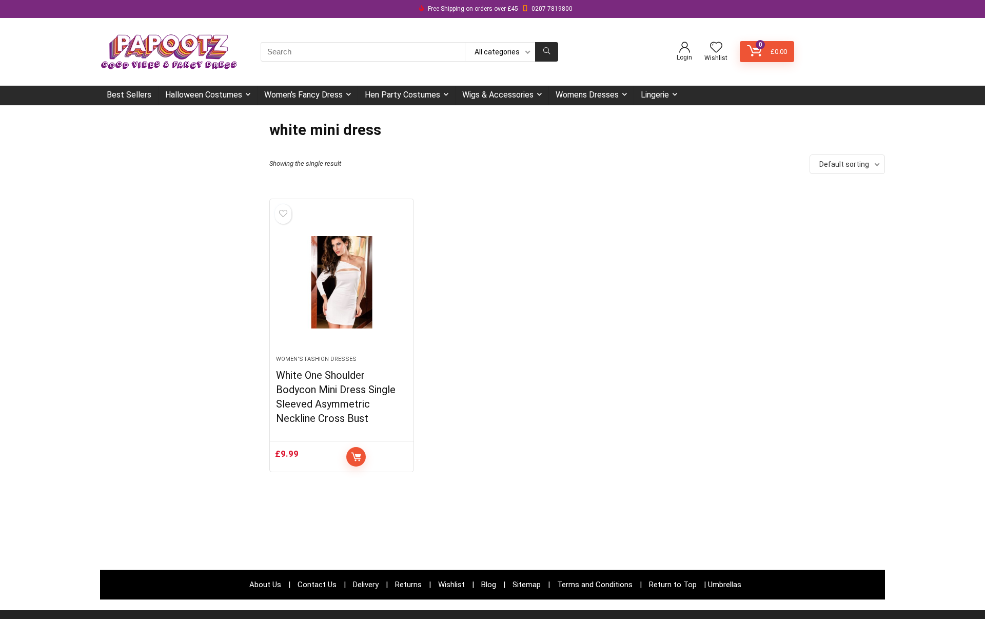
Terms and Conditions (595, 584)
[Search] (546, 52)
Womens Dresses (587, 95)
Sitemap (527, 584)
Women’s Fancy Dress (303, 95)
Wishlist (451, 584)
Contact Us (317, 584)
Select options (356, 457)
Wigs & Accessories (498, 95)
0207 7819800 (552, 8)
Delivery (366, 584)
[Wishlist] (716, 48)
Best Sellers (129, 95)
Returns (408, 584)
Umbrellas (724, 584)
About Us (265, 584)
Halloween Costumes (203, 95)
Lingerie (655, 95)
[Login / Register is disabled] (684, 48)
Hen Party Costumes (402, 95)
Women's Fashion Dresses (316, 359)
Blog (488, 584)
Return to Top (673, 584)
